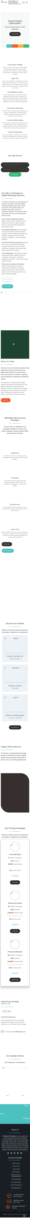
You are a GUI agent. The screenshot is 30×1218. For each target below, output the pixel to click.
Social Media (16, 1169)
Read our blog (5, 1004)
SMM (11, 658)
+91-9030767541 (18, 1194)
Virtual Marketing (16, 1176)
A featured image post (8, 1017)
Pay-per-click (16, 1166)
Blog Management (16, 1188)
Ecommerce (12, 717)
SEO (13, 688)
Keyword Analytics (16, 1182)
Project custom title (15, 656)
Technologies (16, 658)
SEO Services (16, 1163)
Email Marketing (16, 1179)
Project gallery (15, 686)
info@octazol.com (18, 1200)
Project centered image (15, 715)
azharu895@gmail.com (18, 1031)
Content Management (16, 1185)
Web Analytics (16, 1172)
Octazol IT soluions (21, 1214)
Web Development (16, 1174)
